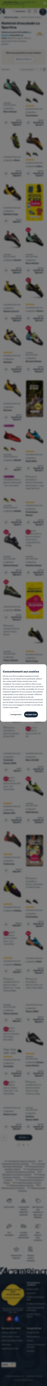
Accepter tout (31, 714)
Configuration (15, 714)
